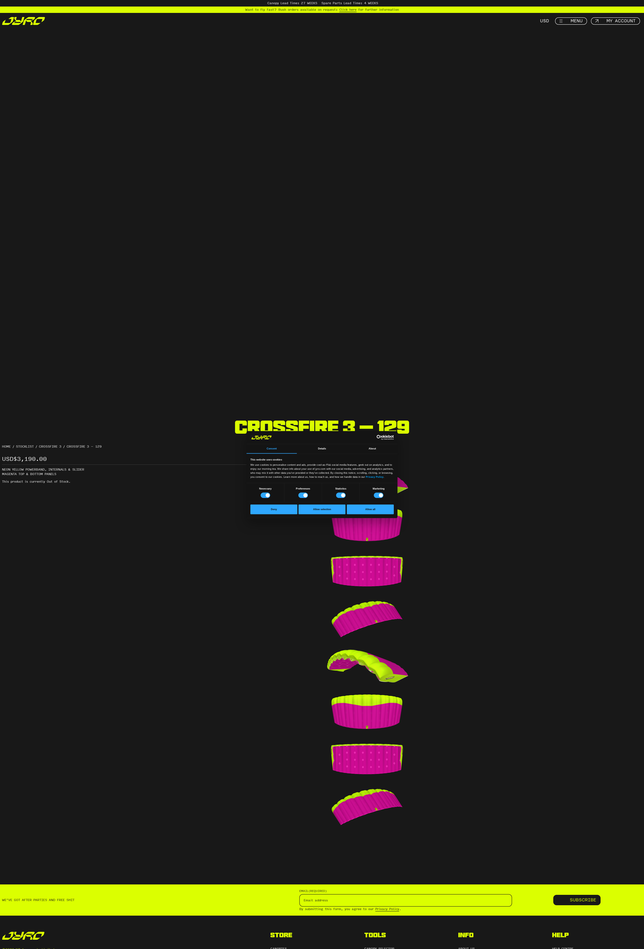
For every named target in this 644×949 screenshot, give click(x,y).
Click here (348, 10)
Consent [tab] (272, 448)
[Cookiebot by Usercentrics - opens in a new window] (379, 437)
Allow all (370, 509)
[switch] (303, 495)
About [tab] (372, 448)
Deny (274, 509)
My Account (621, 20)
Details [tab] (322, 448)
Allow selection (322, 509)
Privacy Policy (375, 476)
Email (313, 891)
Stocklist (25, 446)
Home (6, 446)
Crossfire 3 (50, 446)
